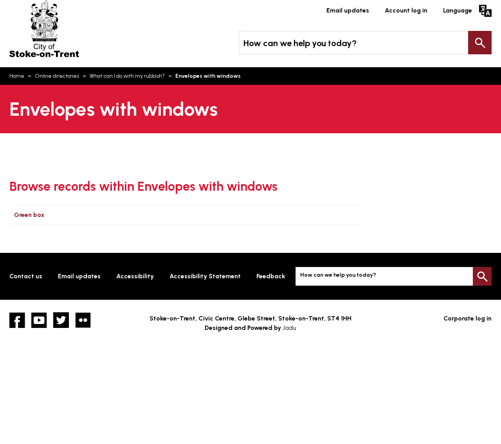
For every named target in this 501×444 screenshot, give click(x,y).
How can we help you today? (300, 43)
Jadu (289, 327)
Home (16, 76)
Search (480, 42)
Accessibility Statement (205, 276)
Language (457, 10)
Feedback (270, 276)
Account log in (406, 10)
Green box (29, 214)
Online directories (57, 76)
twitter (61, 320)
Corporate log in (467, 318)
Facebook (17, 320)
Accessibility (135, 276)
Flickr (83, 320)
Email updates (347, 10)
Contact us (25, 276)
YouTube (39, 320)
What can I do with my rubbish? (127, 76)
